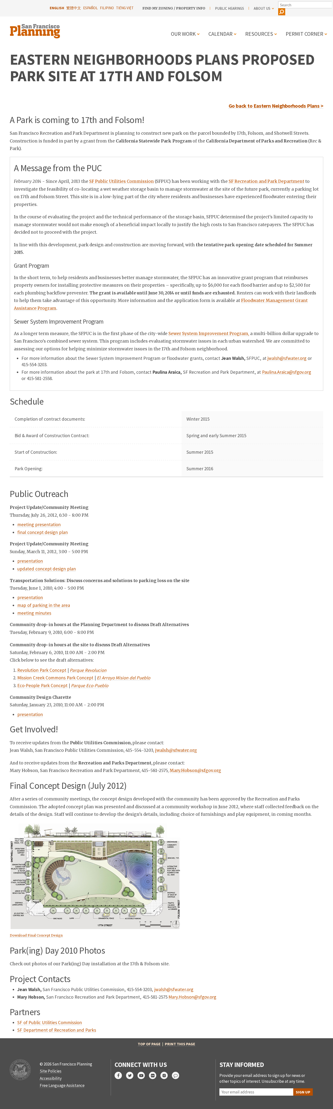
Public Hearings (229, 8)
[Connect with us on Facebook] (120, 1075)
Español (90, 8)
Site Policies (50, 1071)
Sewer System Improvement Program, (208, 333)
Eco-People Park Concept (42, 685)
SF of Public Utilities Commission (49, 1022)
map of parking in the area (43, 605)
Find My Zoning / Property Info (173, 8)
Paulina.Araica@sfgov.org (286, 372)
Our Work (183, 33)
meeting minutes (34, 613)
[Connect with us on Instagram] (166, 1075)
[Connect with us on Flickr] (154, 1075)
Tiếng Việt (125, 8)
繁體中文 (73, 8)
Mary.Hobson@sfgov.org (195, 770)
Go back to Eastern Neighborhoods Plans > (276, 105)
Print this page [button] (180, 1043)
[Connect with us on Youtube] (143, 1075)
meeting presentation (39, 524)
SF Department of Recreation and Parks (56, 1030)
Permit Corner (304, 33)
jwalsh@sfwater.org (286, 358)
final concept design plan (42, 532)
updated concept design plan (46, 569)
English (57, 8)
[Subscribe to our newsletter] (177, 1075)
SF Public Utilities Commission (121, 181)
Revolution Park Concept (41, 670)
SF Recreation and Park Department (266, 181)
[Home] (35, 28)
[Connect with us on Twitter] (131, 1075)
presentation (30, 561)
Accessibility (51, 1078)
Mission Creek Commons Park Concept (55, 678)
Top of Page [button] (149, 1043)
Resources (259, 33)
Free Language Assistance (62, 1085)
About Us (262, 8)
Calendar (220, 33)
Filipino (107, 8)
